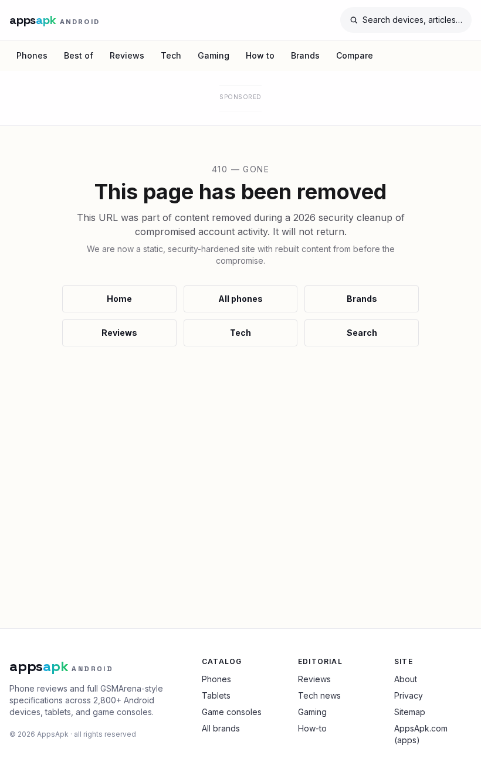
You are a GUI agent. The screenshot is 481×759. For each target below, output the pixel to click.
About (405, 679)
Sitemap (409, 712)
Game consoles (232, 712)
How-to (312, 728)
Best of (78, 55)
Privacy (408, 695)
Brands (305, 55)
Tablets (216, 695)
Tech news (319, 695)
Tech (171, 55)
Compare (354, 55)
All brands (221, 728)
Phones (32, 55)
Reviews (127, 55)
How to (260, 55)
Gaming (213, 55)
